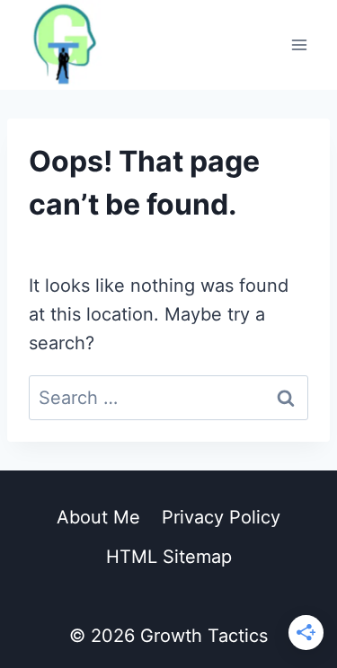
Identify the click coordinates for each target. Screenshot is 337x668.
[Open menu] (298, 44)
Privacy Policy (221, 517)
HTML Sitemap (169, 556)
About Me (98, 517)
